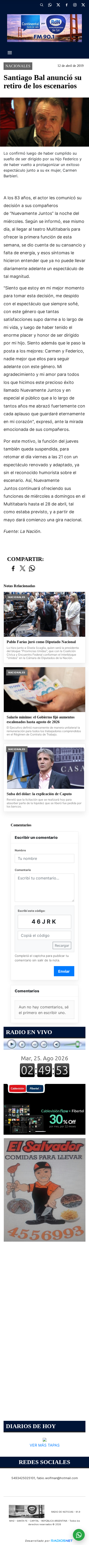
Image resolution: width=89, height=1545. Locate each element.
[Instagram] (75, 5)
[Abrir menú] (10, 53)
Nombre (20, 850)
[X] (58, 5)
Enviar (64, 971)
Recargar (62, 945)
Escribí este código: (31, 911)
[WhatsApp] (50, 5)
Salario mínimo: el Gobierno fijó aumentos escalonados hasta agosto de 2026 (41, 719)
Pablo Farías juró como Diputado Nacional (41, 642)
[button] (41, 5)
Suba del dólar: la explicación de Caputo (39, 794)
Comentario (23, 870)
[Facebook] (66, 5)
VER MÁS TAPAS (45, 1445)
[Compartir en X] (22, 569)
